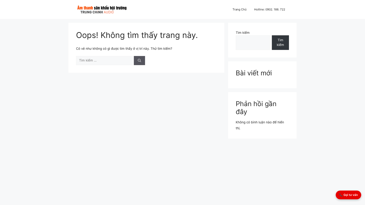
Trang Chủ (239, 9)
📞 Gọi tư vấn (348, 195)
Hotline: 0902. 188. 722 (269, 9)
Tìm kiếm (243, 33)
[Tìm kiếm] (139, 60)
